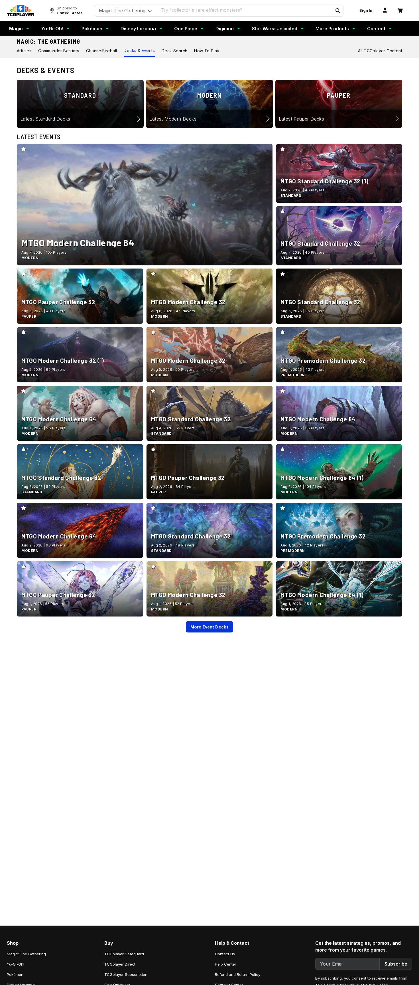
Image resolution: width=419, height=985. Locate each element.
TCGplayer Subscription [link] (125, 974)
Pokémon (92, 28)
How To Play (206, 50)
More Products (332, 28)
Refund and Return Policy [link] (237, 974)
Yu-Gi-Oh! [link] (15, 964)
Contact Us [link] (225, 954)
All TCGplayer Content (380, 50)
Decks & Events (139, 50)
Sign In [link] (365, 10)
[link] (20, 10)
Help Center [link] (225, 964)
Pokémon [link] (15, 974)
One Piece (185, 28)
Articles (24, 50)
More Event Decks (209, 626)
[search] (244, 10)
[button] (337, 10)
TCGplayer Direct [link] (119, 964)
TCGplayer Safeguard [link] (124, 954)
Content (376, 28)
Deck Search (174, 50)
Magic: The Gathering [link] (26, 954)
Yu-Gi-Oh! (52, 28)
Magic (16, 28)
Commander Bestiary (58, 50)
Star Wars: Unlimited (274, 28)
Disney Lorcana (138, 28)
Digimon (224, 28)
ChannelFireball (101, 50)
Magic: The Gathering (48, 41)
